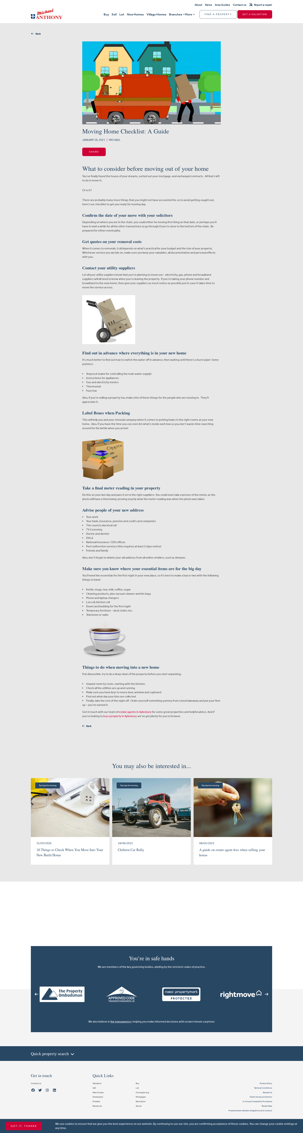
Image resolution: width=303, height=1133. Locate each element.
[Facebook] (33, 1090)
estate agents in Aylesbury (135, 712)
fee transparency (120, 1021)
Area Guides (222, 4)
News (208, 4)
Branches (175, 14)
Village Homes (156, 14)
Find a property (218, 14)
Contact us (239, 4)
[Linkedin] (54, 1090)
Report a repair (263, 4)
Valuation (97, 1083)
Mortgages (141, 1097)
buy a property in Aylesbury (119, 716)
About (198, 4)
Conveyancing (142, 1092)
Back (37, 33)
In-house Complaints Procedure (257, 1101)
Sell (114, 14)
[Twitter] (40, 1090)
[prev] (36, 994)
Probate (96, 1101)
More (188, 14)
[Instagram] (47, 1090)
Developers (98, 1097)
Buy (106, 14)
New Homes (135, 14)
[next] (266, 994)
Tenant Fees (266, 1106)
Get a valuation (255, 14)
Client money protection (261, 1097)
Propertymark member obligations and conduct (250, 1110)
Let (121, 14)
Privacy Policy (266, 1083)
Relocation (141, 1101)
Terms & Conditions (263, 1088)
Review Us (97, 1106)
